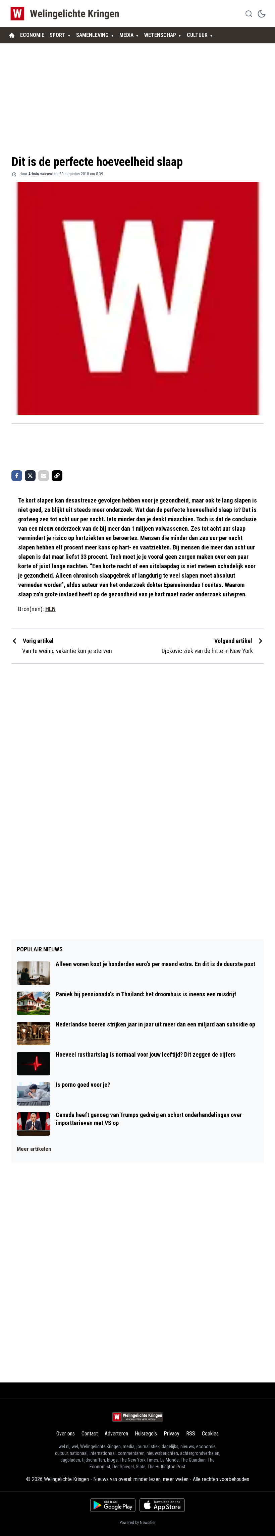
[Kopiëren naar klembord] (57, 475)
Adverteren (116, 1433)
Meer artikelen (34, 1149)
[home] (12, 35)
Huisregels (146, 1433)
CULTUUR (197, 35)
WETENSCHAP (160, 35)
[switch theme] (261, 13)
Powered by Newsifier (138, 1522)
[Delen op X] (30, 475)
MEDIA (126, 35)
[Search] (249, 14)
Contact (89, 1433)
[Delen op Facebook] (16, 475)
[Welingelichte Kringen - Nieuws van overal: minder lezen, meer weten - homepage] (66, 13)
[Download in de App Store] (162, 1505)
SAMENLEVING (92, 35)
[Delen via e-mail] (43, 475)
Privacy (171, 1433)
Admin (34, 174)
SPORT (57, 35)
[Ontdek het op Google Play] (112, 1505)
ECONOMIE (32, 35)
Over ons (65, 1433)
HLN (50, 608)
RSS (190, 1433)
